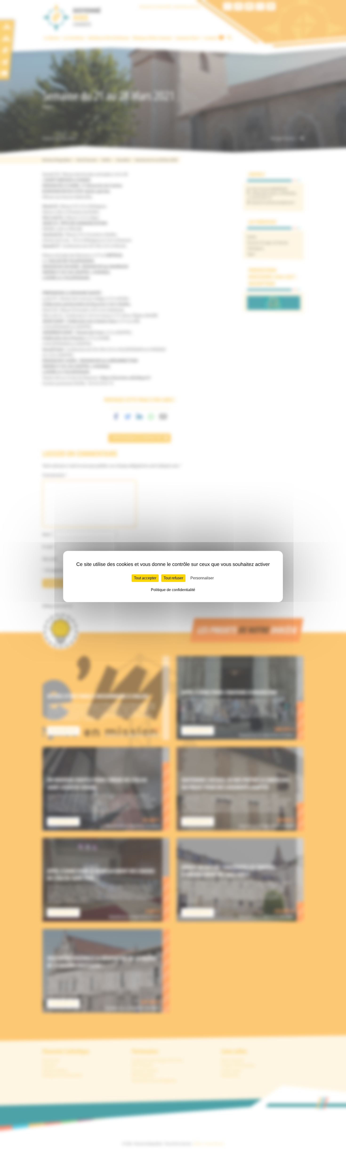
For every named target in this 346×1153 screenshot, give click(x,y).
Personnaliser (202, 578)
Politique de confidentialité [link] (173, 590)
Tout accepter (145, 578)
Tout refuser (173, 578)
